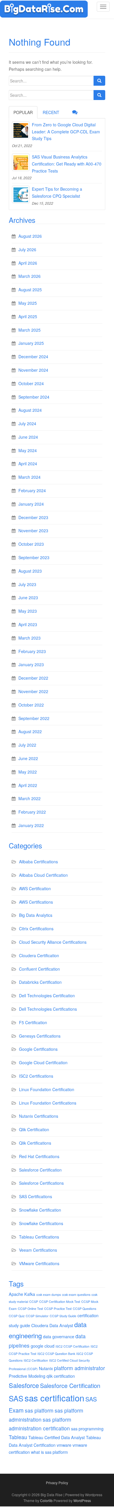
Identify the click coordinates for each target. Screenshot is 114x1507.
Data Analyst (61, 1325)
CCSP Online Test (30, 1308)
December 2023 (33, 517)
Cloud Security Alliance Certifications (53, 942)
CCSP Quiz (17, 1316)
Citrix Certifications (36, 928)
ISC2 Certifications (36, 1076)
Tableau (18, 1437)
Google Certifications (38, 1049)
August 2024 (30, 410)
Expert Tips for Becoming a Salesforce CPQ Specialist (57, 192)
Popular (23, 112)
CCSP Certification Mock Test (59, 1301)
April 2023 (27, 624)
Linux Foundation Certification (46, 1089)
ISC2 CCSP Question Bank (56, 1353)
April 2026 (27, 263)
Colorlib (46, 1500)
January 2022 (31, 825)
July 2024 (27, 423)
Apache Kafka (22, 1294)
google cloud (42, 1346)
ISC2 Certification (36, 1360)
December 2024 (33, 356)
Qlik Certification (34, 1129)
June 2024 (28, 437)
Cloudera (39, 1325)
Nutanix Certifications (38, 1116)
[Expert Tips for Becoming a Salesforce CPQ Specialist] (21, 194)
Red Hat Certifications (39, 1156)
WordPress (82, 1500)
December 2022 (33, 678)
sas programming (87, 1428)
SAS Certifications (35, 1196)
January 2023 (31, 664)
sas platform (39, 1410)
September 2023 (33, 557)
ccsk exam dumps (48, 1294)
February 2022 (32, 812)
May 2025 (27, 303)
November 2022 (33, 691)
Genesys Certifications (40, 1036)
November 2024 (33, 370)
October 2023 (31, 544)
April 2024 (27, 463)
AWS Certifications (36, 902)
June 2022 (28, 758)
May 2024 (27, 450)
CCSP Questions (84, 1308)
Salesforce (24, 1385)
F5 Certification (33, 1022)
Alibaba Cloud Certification (43, 875)
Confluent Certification (39, 969)
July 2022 (27, 745)
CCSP (33, 1301)
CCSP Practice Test (58, 1308)
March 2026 (29, 276)
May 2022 (27, 772)
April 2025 (27, 316)
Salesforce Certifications (41, 1183)
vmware (64, 1445)
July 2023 (27, 584)
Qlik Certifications (35, 1143)
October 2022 (31, 705)
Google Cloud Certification (43, 1062)
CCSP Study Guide (63, 1316)
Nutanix (46, 1368)
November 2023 (33, 530)
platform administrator (79, 1368)
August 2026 (30, 236)
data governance (58, 1336)
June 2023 (28, 597)
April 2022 (27, 785)
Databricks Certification (40, 982)
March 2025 (29, 330)
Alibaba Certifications (38, 861)
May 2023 (27, 611)
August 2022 (30, 731)
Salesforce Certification (40, 1170)
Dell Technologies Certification (47, 995)
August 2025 (30, 289)
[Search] (99, 81)
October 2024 (31, 383)
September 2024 (33, 397)
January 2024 (31, 504)
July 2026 (27, 249)
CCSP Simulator (37, 1316)
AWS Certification (35, 888)
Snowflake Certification (40, 1210)
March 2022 (29, 798)
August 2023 (30, 571)
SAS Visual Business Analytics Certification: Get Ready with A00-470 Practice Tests (66, 164)
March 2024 (29, 477)
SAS (16, 1398)
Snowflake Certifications (41, 1223)
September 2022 (33, 718)
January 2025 (31, 343)
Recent (51, 112)
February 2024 (32, 490)
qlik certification (60, 1376)
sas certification (54, 1397)
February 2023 (32, 651)
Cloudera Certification (39, 955)
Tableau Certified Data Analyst (56, 1437)
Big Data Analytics (35, 915)
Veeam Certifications (38, 1250)
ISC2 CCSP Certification (72, 1346)
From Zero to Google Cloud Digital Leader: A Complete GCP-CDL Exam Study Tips (66, 132)
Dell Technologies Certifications (48, 1009)
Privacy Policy (57, 1482)
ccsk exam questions (76, 1294)
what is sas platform (49, 1452)
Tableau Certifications (39, 1237)
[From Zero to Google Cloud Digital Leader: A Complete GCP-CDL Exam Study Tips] (21, 130)
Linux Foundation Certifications (47, 1103)
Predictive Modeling (27, 1376)
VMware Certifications (39, 1263)
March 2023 (29, 638)
